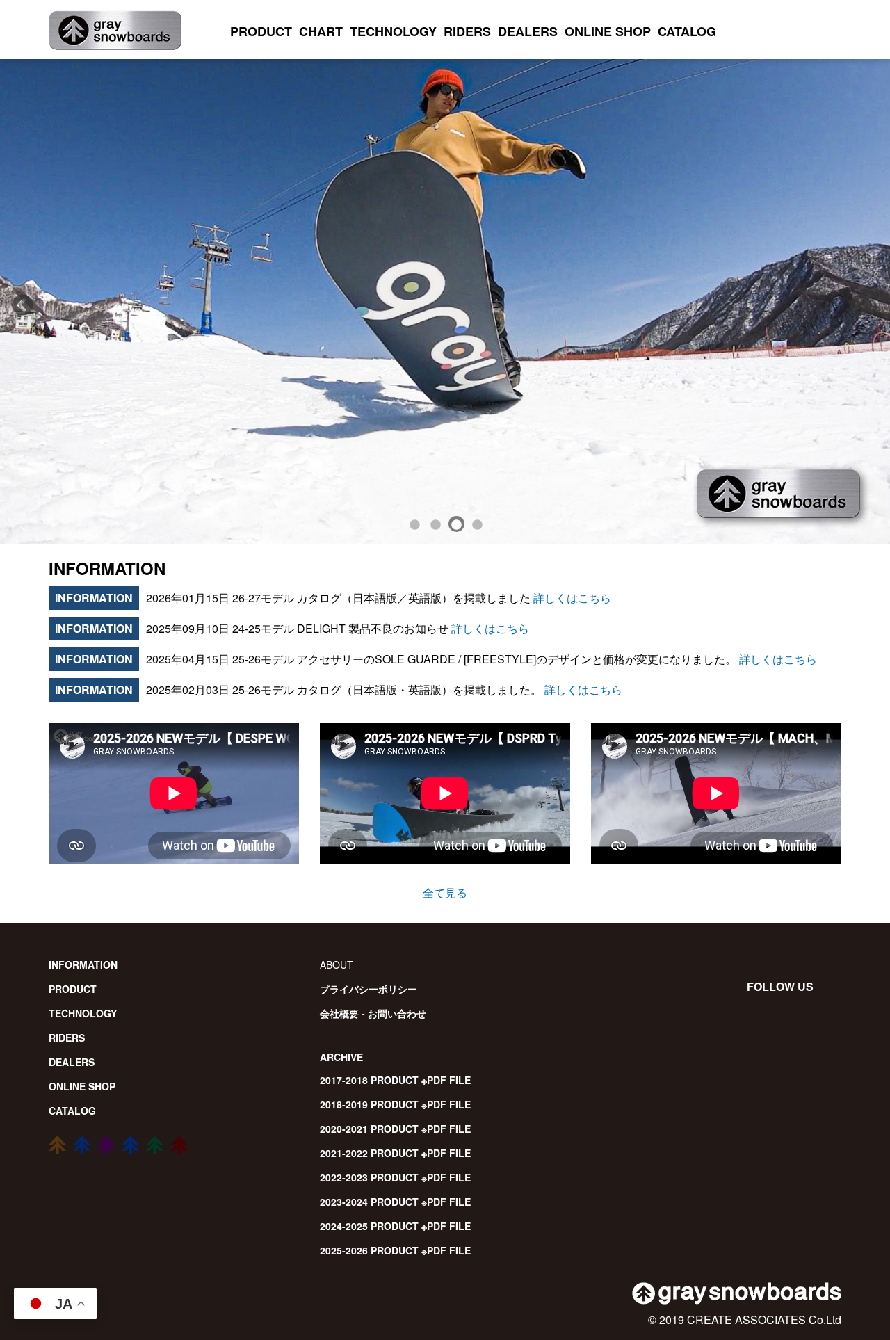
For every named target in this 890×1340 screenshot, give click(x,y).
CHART (321, 31)
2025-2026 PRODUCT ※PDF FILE (395, 1250)
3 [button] (455, 523)
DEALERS (528, 31)
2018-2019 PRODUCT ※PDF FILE (395, 1104)
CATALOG (687, 31)
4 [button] (476, 523)
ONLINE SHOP (608, 31)
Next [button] (855, 301)
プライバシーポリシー (368, 989)
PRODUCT (261, 31)
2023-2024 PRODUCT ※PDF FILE (395, 1202)
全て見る (445, 893)
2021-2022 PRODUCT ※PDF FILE (395, 1153)
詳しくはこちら (571, 598)
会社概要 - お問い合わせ (373, 1013)
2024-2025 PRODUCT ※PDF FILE (395, 1226)
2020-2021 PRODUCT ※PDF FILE (395, 1129)
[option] (445, 301)
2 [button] (435, 523)
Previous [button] (17, 301)
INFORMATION (83, 964)
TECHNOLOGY (393, 31)
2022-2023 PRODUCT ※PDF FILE (395, 1177)
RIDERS (467, 31)
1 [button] (414, 523)
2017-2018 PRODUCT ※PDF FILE (395, 1080)
